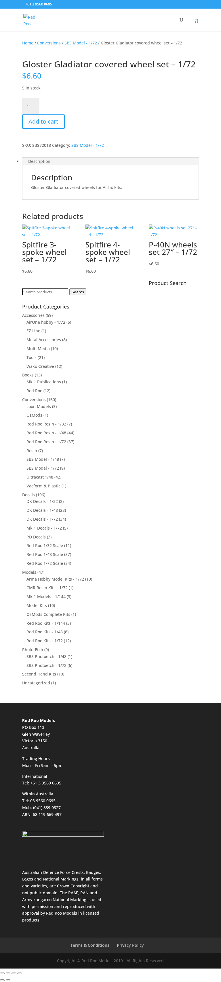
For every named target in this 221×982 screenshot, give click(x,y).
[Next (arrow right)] (8, 980)
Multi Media (38, 348)
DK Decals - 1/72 (42, 519)
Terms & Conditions (90, 945)
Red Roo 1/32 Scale (44, 545)
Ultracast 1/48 (39, 477)
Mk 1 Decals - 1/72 (44, 528)
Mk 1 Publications (43, 381)
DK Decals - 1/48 (42, 510)
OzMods (34, 415)
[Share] (14, 973)
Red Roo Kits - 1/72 (44, 640)
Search (78, 291)
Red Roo (34, 390)
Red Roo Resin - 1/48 (46, 433)
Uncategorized (36, 683)
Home (27, 43)
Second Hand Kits (39, 674)
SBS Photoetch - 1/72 (46, 665)
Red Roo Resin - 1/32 (46, 424)
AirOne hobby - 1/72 (45, 322)
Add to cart (43, 121)
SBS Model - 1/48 (42, 459)
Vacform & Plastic (43, 486)
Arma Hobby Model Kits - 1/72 (55, 579)
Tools (31, 357)
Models (29, 572)
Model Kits (36, 605)
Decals (28, 494)
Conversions (49, 43)
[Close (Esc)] (19, 973)
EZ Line (33, 330)
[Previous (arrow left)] (2, 980)
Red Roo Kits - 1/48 (44, 632)
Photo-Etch (32, 649)
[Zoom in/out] (2, 973)
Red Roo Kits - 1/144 (45, 623)
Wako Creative (40, 366)
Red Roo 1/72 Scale (44, 563)
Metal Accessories (43, 339)
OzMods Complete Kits (48, 614)
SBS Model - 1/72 (80, 43)
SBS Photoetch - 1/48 (46, 656)
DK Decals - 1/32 (42, 501)
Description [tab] (39, 161)
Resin (31, 450)
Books (28, 375)
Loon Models (38, 406)
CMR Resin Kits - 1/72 (47, 587)
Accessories (33, 315)
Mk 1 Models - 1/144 (46, 596)
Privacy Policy (130, 945)
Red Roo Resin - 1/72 (46, 441)
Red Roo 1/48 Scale (44, 554)
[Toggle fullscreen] (8, 973)
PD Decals (36, 537)
